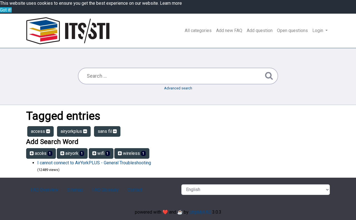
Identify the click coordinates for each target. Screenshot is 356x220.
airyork (73, 153)
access (38, 131)
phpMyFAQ (200, 212)
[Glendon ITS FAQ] (68, 31)
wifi (102, 153)
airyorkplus (72, 131)
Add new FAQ (229, 30)
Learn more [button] (171, 3)
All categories (198, 30)
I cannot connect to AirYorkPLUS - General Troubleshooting (94, 162)
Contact (134, 189)
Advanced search (178, 88)
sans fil (105, 131)
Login (318, 30)
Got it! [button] (6, 10)
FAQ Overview (44, 189)
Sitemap (75, 189)
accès (42, 153)
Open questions (292, 30)
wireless (133, 153)
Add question (260, 30)
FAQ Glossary (105, 189)
